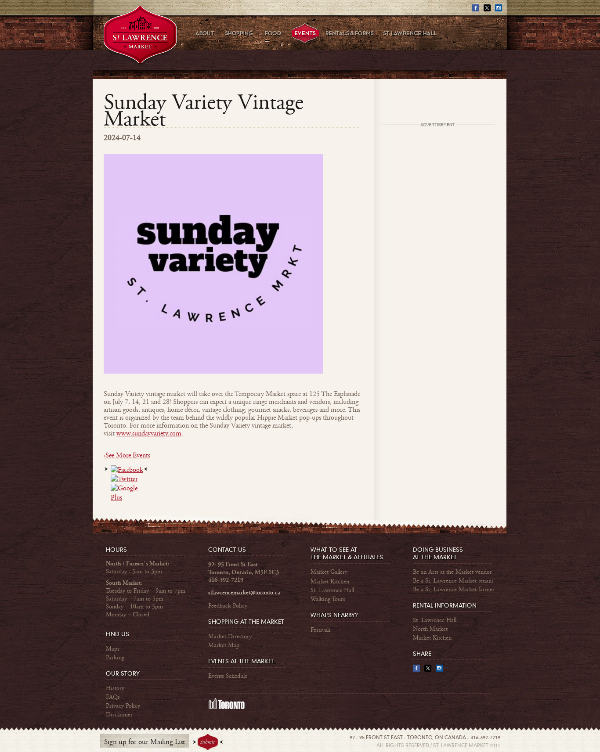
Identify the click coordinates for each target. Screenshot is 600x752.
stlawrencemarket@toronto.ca (244, 593)
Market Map (223, 645)
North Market (430, 629)
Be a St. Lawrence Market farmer (454, 590)
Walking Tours (328, 599)
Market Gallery (329, 572)
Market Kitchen (330, 582)
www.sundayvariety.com (148, 433)
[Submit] (208, 742)
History (115, 688)
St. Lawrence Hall (332, 590)
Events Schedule (227, 676)
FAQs (113, 697)
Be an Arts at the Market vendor (452, 572)
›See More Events (127, 455)
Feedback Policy (227, 606)
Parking (115, 658)
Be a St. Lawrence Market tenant (453, 581)
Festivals (321, 630)
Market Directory (230, 636)
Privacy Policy (123, 706)
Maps (112, 649)
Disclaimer (119, 715)
